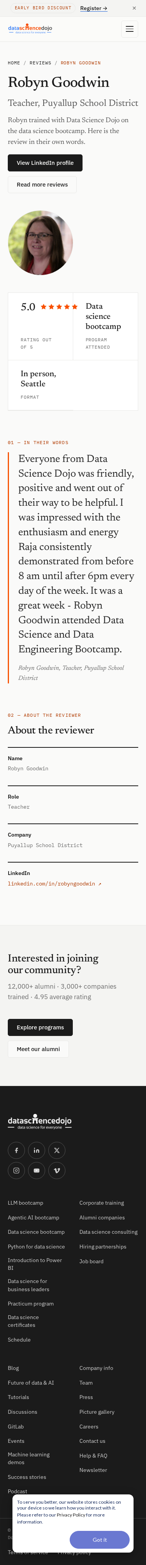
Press (86, 1397)
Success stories (27, 1476)
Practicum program (31, 1303)
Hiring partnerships (103, 1246)
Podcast (17, 1491)
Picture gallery (96, 1411)
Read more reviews (42, 184)
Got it (100, 1539)
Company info (96, 1367)
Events (16, 1440)
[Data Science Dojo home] (40, 1121)
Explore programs (40, 1027)
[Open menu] (129, 29)
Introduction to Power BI (35, 1264)
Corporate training (101, 1202)
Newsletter (93, 1469)
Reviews (40, 63)
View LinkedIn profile (45, 162)
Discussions (22, 1411)
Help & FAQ (93, 1455)
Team (86, 1382)
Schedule (19, 1339)
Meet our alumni (38, 1049)
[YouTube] (36, 1170)
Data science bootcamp (36, 1231)
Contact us (92, 1440)
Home (14, 63)
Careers (89, 1426)
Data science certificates (23, 1321)
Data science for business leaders (28, 1285)
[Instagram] (16, 1170)
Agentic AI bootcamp (33, 1217)
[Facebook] (16, 1150)
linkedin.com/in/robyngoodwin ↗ (54, 883)
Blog (13, 1367)
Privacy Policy (71, 1515)
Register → (93, 8)
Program (96, 339)
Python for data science (36, 1246)
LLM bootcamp (25, 1202)
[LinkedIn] (36, 1150)
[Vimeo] (56, 1170)
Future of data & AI (31, 1382)
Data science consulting (108, 1231)
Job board (91, 1261)
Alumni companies (102, 1217)
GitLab (16, 1426)
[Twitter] (56, 1150)
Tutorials (18, 1397)
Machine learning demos (28, 1458)
